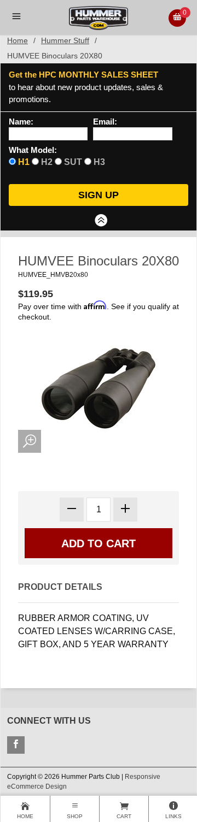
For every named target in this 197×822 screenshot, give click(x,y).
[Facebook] (16, 745)
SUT (73, 162)
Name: (21, 121)
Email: (105, 121)
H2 (47, 162)
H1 (24, 162)
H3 (99, 162)
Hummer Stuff (65, 40)
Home (17, 40)
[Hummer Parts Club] (98, 17)
